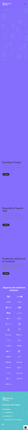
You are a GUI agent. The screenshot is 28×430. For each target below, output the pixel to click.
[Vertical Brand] (7, 4)
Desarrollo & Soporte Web (12, 210)
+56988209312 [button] (8, 412)
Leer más (6, 174)
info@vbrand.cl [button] (8, 416)
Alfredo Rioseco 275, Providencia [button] (13, 419)
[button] (25, 3)
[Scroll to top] (25, 427)
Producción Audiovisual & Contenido (13, 260)
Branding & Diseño (11, 162)
